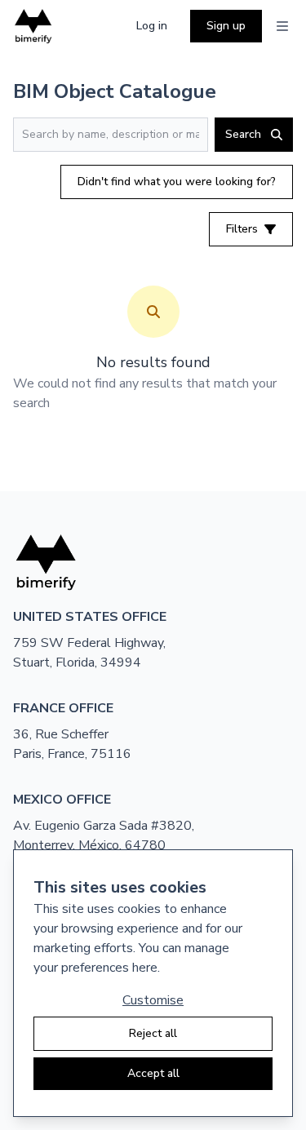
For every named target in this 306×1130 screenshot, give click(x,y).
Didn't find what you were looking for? (177, 181)
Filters (242, 229)
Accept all (153, 1073)
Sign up (226, 25)
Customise (153, 1000)
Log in (151, 25)
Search (243, 134)
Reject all (153, 1033)
